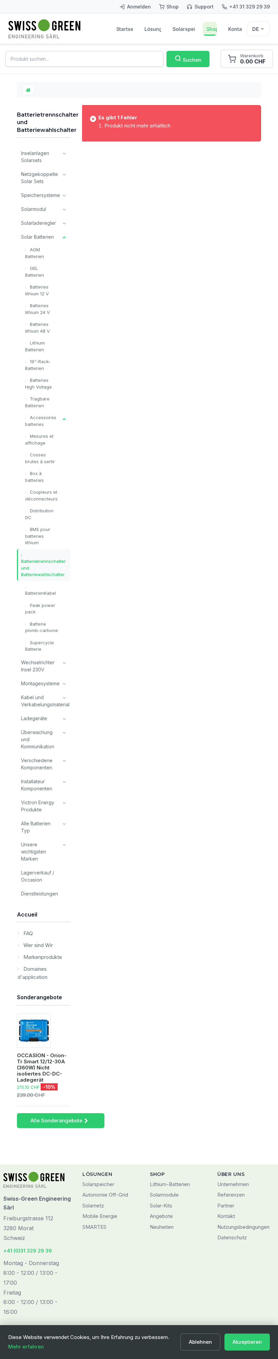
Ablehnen (200, 1342)
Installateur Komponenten (36, 785)
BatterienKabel (40, 593)
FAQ (27, 933)
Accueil (27, 914)
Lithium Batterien (35, 346)
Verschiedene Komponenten (37, 763)
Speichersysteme (40, 195)
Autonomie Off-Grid (105, 1194)
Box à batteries (34, 477)
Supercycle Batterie (39, 646)
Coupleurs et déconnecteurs (41, 495)
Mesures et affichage (39, 439)
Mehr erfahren (26, 1346)
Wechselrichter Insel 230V (38, 665)
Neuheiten (162, 1227)
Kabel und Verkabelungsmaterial (45, 700)
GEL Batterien (34, 271)
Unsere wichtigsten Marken (33, 852)
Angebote (161, 1216)
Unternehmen (233, 1184)
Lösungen (152, 29)
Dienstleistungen (39, 894)
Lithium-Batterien (170, 1184)
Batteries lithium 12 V (37, 290)
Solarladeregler (38, 223)
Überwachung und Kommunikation (37, 739)
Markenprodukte (42, 957)
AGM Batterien (34, 253)
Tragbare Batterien (37, 402)
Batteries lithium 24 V (37, 309)
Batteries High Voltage (38, 383)
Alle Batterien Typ (36, 827)
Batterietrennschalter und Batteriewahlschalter (43, 567)
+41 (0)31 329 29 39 (27, 1250)
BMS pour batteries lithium (37, 536)
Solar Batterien (37, 237)
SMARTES (94, 1227)
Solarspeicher (184, 29)
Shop (211, 29)
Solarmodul (33, 209)
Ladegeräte (34, 718)
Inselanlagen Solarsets (35, 156)
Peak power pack (40, 609)
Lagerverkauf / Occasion (37, 876)
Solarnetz (93, 1205)
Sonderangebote (39, 997)
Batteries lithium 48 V (37, 327)
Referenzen (231, 1194)
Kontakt (235, 29)
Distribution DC (39, 514)
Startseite (124, 29)
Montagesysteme (40, 683)
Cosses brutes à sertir (40, 458)
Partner (225, 1205)
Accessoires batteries (40, 421)
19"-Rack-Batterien (38, 365)
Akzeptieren (247, 1342)
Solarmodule (164, 1194)
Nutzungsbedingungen (243, 1227)
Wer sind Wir (37, 945)
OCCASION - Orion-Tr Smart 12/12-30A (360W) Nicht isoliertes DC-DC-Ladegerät (41, 1067)
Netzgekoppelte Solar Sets (39, 177)
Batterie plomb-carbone (41, 627)
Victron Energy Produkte (37, 806)
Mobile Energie (99, 1216)
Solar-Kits (161, 1205)
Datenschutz (232, 1237)
